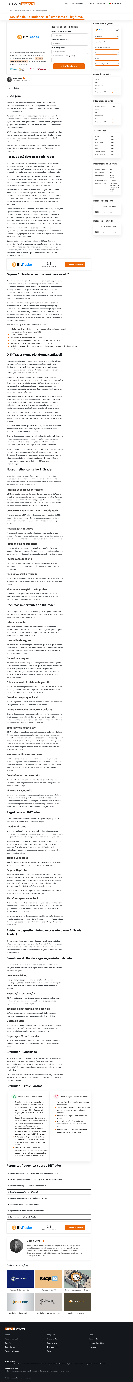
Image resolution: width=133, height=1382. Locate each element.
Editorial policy (10, 1347)
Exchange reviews (53, 1347)
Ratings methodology (12, 1351)
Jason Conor (34, 1240)
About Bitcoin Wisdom (12, 1339)
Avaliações (100, 4)
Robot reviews (52, 1343)
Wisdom (15, 1329)
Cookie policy (93, 1347)
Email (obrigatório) (58, 48)
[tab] (49, 1173)
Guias (90, 4)
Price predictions (53, 1339)
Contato (8, 1343)
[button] (126, 4)
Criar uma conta (69, 66)
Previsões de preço (77, 4)
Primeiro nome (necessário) (61, 31)
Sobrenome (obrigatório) (60, 39)
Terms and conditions (96, 1343)
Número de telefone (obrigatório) (63, 56)
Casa (66, 4)
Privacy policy (94, 1339)
